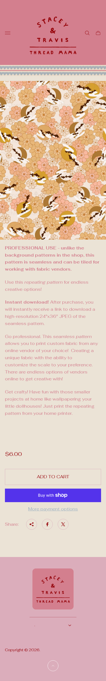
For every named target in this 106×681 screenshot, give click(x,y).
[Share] (31, 524)
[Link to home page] (53, 592)
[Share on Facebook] (47, 524)
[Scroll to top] (53, 665)
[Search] (87, 33)
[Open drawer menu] (7, 33)
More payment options (53, 509)
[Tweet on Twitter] (63, 524)
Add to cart (53, 477)
